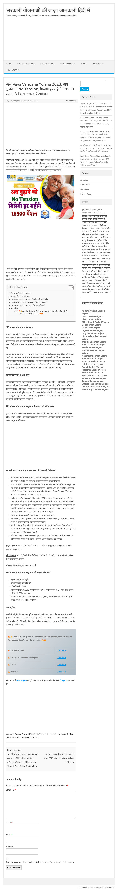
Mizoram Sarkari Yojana (93, 361)
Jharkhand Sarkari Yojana (94, 342)
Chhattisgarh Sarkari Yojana (95, 322)
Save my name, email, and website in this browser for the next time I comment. (40, 862)
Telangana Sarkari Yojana (94, 378)
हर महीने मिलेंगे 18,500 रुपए (20, 296)
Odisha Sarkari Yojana (92, 364)
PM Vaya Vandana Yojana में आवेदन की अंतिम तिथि (29, 299)
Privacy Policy (86, 194)
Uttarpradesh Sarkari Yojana (96, 386)
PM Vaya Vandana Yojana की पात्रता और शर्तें (27, 305)
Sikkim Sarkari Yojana (92, 372)
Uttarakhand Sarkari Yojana (95, 384)
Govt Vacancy (12, 70)
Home (9, 64)
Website (9, 847)
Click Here (61, 658)
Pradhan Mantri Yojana (56, 734)
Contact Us (85, 184)
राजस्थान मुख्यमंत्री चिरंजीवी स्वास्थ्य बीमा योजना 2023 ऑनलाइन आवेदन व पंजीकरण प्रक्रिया (59, 758)
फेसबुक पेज (64, 680)
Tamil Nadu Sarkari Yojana (94, 375)
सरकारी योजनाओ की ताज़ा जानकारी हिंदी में (48, 10)
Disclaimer (84, 189)
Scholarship (97, 64)
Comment (11, 790)
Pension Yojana (67, 64)
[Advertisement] (59, 40)
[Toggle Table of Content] (69, 287)
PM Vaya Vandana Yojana (21, 293)
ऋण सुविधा (14, 308)
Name (9, 822)
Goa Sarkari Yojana (91, 328)
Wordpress (109, 888)
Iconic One (82, 888)
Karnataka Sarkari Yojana (94, 344)
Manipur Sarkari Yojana (93, 358)
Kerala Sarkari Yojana (92, 347)
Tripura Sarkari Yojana (92, 381)
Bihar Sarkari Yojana (91, 319)
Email (9, 834)
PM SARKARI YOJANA (26, 64)
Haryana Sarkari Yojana (93, 333)
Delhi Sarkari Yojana (91, 325)
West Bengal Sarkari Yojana (95, 389)
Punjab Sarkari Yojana (92, 367)
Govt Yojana (14, 101)
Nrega (84, 64)
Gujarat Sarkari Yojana (92, 330)
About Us (84, 180)
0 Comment (71, 101)
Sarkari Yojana (47, 64)
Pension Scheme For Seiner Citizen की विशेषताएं (29, 302)
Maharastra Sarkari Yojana (94, 356)
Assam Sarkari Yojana (92, 316)
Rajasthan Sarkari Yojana (94, 370)
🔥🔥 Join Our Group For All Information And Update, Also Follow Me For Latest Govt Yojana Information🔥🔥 (43, 312)
